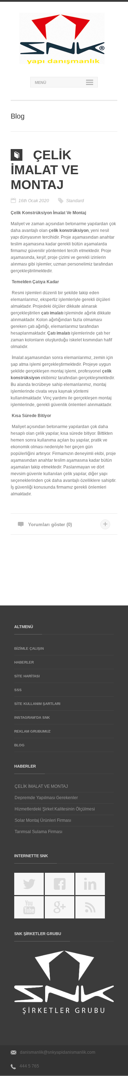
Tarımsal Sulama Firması (38, 831)
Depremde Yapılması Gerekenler (46, 797)
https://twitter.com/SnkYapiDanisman (33, 886)
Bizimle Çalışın (29, 648)
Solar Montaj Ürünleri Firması (43, 820)
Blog (19, 745)
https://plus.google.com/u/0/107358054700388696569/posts (64, 910)
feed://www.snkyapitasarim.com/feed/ (94, 910)
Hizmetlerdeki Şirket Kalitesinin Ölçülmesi (55, 809)
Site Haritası (27, 676)
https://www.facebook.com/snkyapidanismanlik (64, 886)
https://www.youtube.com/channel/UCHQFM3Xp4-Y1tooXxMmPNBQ (33, 910)
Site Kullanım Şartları (37, 704)
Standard (75, 200)
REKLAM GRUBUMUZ (32, 731)
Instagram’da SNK (32, 717)
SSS (18, 690)
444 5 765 (29, 1066)
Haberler (24, 662)
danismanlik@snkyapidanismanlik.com (57, 1052)
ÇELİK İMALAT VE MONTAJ (41, 786)
